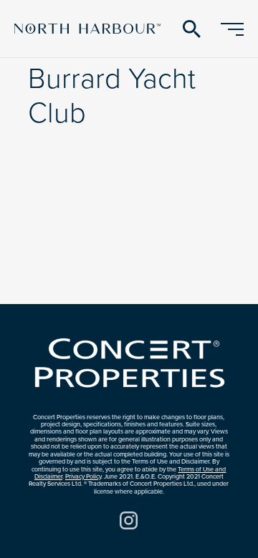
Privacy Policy (83, 476)
